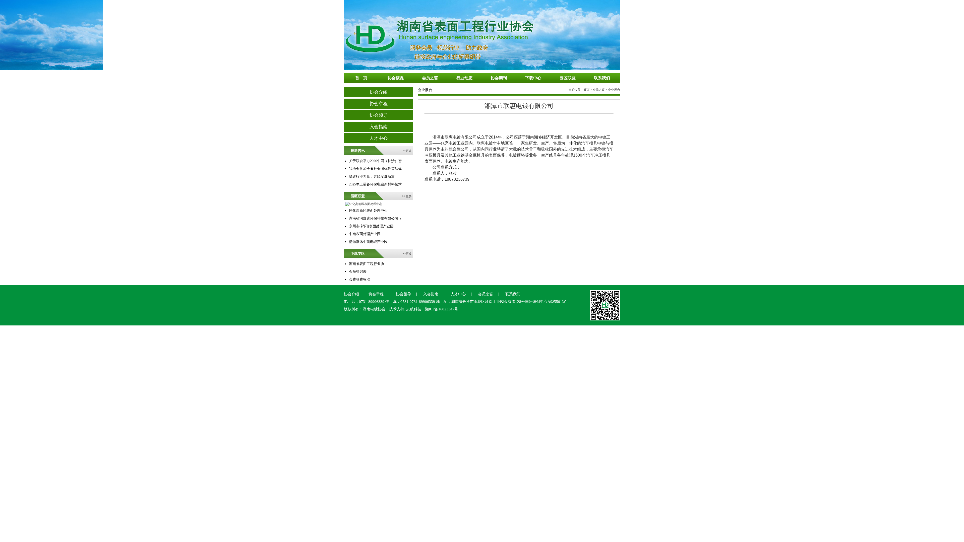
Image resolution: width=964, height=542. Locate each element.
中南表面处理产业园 (365, 234)
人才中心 (379, 138)
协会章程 (379, 103)
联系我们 (512, 294)
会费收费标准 (359, 279)
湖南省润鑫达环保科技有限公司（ (375, 218)
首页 (586, 90)
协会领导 (379, 115)
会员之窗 (599, 90)
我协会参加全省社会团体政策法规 (375, 169)
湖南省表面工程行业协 (366, 264)
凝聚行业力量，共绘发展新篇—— (375, 176)
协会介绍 (379, 92)
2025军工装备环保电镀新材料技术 (375, 184)
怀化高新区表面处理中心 (368, 211)
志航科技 (413, 309)
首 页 (361, 78)
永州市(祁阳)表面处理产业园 (371, 226)
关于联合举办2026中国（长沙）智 (375, 161)
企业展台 (425, 90)
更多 (409, 151)
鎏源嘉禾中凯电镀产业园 (368, 242)
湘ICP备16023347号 (441, 309)
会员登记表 (358, 272)
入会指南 (379, 126)
